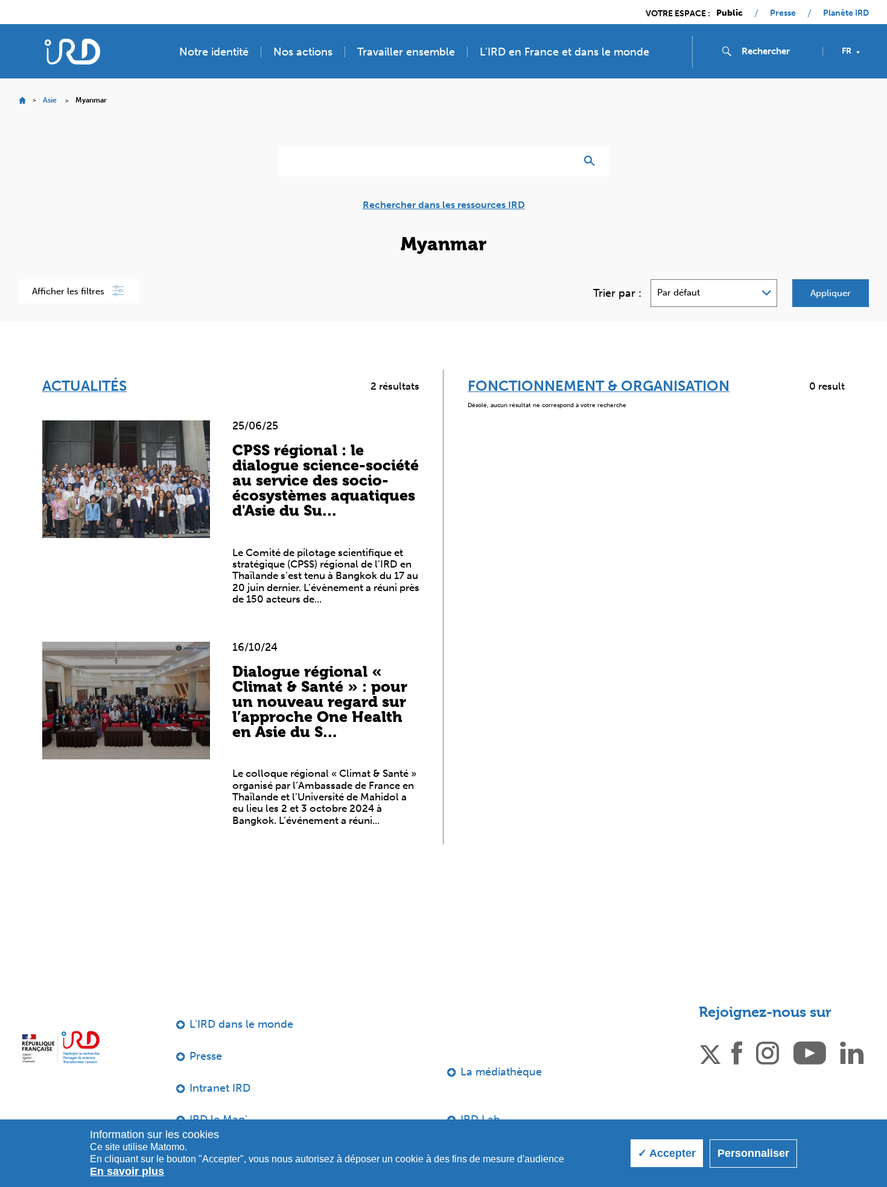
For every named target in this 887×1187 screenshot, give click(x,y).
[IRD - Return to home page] (72, 52)
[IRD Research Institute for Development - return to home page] (60, 1046)
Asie (50, 100)
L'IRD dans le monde (241, 1024)
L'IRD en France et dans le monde (564, 51)
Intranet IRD (219, 1088)
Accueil (22, 100)
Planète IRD (846, 13)
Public (729, 13)
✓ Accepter (667, 1153)
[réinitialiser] (561, 161)
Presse (783, 13)
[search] (777, 51)
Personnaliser (753, 1153)
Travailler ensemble (406, 51)
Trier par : (617, 293)
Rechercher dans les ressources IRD (444, 205)
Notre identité (214, 51)
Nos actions (302, 51)
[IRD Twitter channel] (710, 1052)
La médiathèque (501, 1071)
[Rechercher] (592, 161)
